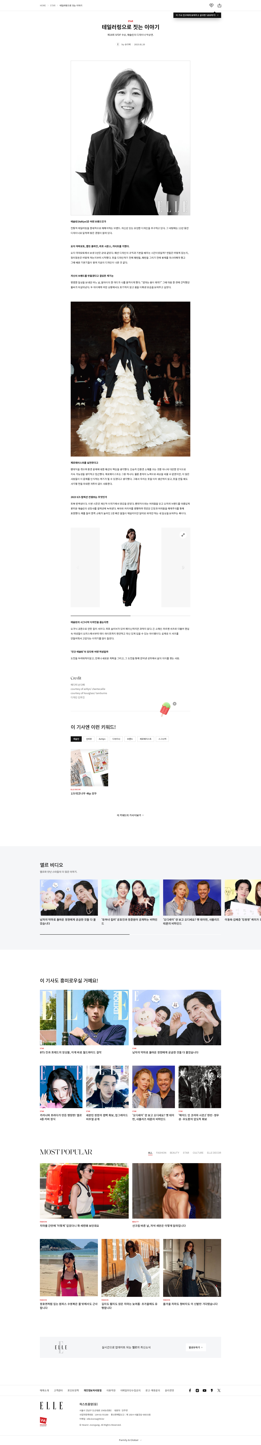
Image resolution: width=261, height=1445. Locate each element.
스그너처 (162, 738)
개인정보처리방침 (93, 1390)
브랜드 (130, 738)
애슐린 (76, 738)
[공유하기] (219, 5)
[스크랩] (211, 5)
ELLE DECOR (214, 1153)
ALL (150, 1153)
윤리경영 (169, 1390)
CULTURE (198, 1153)
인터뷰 (89, 738)
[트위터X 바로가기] (219, 1390)
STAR (53, 5)
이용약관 (111, 1390)
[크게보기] (183, 535)
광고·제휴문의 (152, 1390)
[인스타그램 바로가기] (197, 1390)
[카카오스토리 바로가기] (212, 1390)
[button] (183, 567)
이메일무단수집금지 (130, 1390)
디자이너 (116, 738)
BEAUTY (174, 1153)
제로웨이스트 (145, 738)
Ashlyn (102, 738)
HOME (43, 5)
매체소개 (44, 1390)
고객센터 (58, 1390)
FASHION (161, 1153)
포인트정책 (73, 1390)
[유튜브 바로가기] (204, 1390)
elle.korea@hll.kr (95, 1418)
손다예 (128, 44)
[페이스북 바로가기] (190, 1390)
